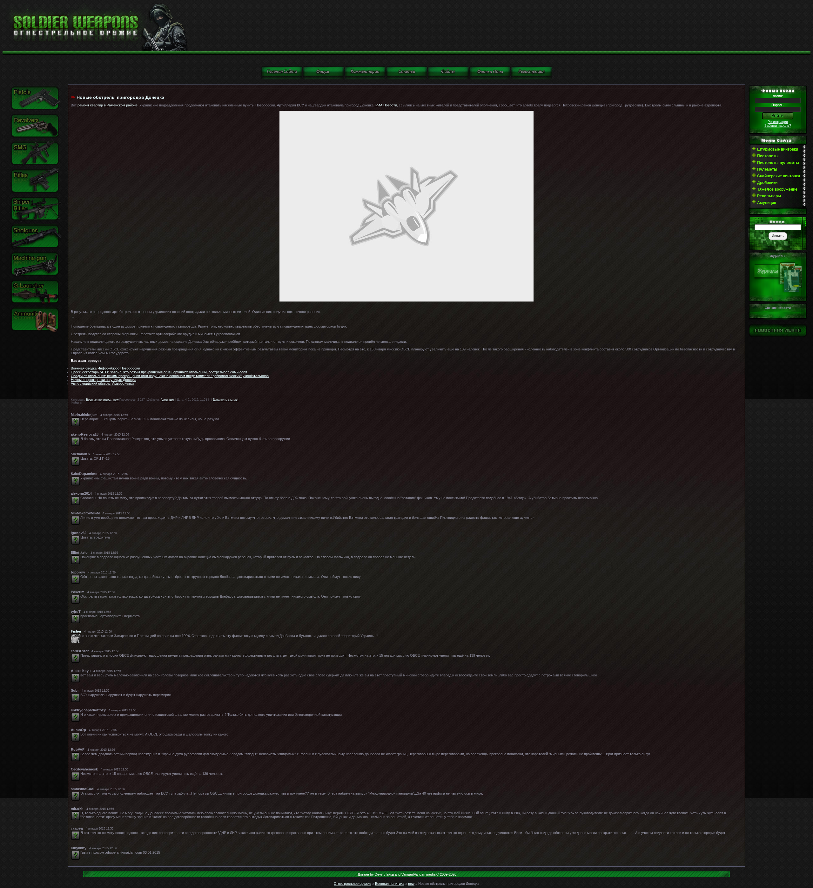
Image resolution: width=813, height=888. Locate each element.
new (116, 399)
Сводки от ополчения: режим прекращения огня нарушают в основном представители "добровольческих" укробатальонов (170, 376)
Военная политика (98, 399)
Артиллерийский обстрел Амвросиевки (102, 383)
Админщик (167, 399)
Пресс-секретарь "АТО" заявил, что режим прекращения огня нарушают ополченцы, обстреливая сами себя (159, 372)
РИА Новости (386, 105)
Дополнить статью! (226, 399)
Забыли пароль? (777, 125)
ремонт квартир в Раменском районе (107, 105)
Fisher (76, 631)
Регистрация (778, 122)
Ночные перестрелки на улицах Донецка (103, 380)
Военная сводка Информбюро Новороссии (105, 368)
